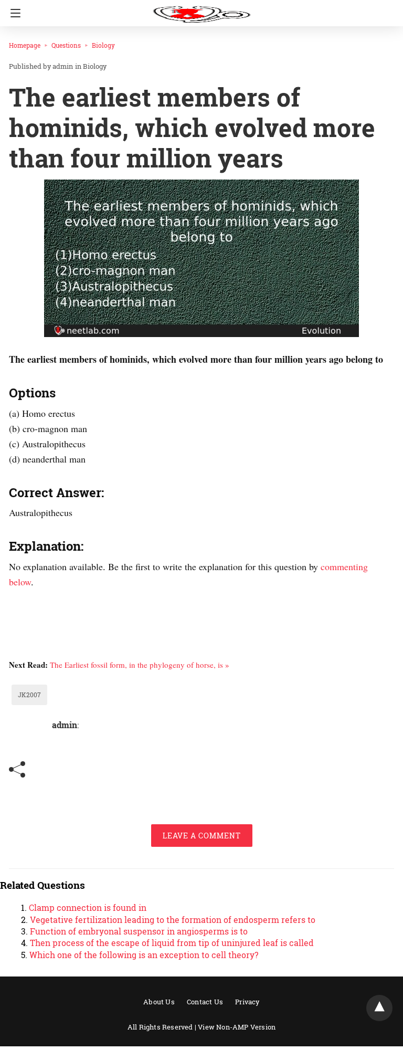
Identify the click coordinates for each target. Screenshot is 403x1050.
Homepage (24, 45)
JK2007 (29, 694)
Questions (66, 45)
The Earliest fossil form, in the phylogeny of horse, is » (139, 664)
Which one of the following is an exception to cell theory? (143, 954)
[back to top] (379, 1008)
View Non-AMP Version (236, 1027)
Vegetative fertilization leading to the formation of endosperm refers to (172, 919)
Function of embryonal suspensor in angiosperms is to (139, 931)
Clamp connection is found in (87, 907)
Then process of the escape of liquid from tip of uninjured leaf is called (172, 942)
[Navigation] (13, 13)
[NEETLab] (201, 9)
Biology (103, 45)
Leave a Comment (202, 836)
